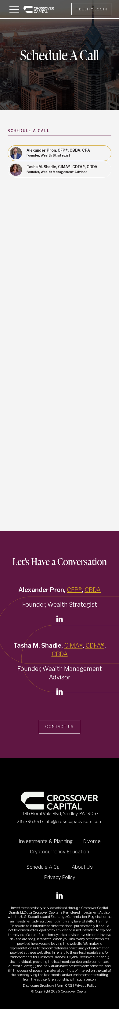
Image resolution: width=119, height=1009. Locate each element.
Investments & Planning (46, 841)
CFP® (74, 589)
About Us (82, 867)
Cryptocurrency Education (59, 852)
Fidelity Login (91, 9)
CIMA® (73, 645)
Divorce (92, 841)
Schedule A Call (44, 867)
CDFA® (94, 645)
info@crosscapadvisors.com (74, 821)
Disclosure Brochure (39, 985)
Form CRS (64, 985)
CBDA (93, 589)
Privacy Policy (59, 877)
